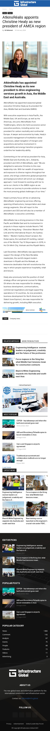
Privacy (8, 724)
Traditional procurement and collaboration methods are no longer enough (31, 458)
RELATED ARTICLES (11, 341)
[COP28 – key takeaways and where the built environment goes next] (8, 423)
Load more (6, 467)
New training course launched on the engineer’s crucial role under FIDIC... (36, 520)
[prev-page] (3, 382)
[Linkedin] (23, 329)
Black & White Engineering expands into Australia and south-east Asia (31, 374)
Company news (15, 318)
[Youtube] (34, 714)
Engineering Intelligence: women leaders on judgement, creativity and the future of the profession (31, 350)
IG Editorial (9, 30)
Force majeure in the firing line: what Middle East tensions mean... (36, 494)
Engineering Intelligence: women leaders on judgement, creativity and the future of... (31, 548)
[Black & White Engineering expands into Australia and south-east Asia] (8, 374)
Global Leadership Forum (35, 724)
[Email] (34, 329)
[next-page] (4, 382)
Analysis (5, 365)
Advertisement (19, 724)
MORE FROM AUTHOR (30, 341)
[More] (40, 329)
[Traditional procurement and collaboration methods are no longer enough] (8, 458)
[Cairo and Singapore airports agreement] (8, 447)
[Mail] (21, 714)
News (11, 9)
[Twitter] (12, 329)
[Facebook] (18, 329)
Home (4, 9)
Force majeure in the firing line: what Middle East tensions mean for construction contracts (31, 362)
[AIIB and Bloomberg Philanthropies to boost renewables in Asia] (8, 435)
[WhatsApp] (29, 329)
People (10, 13)
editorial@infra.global (29, 698)
